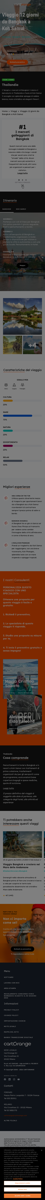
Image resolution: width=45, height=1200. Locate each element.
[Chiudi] (41, 1150)
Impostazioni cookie (22, 1183)
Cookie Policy (18, 1179)
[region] (22, 1173)
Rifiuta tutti (22, 1189)
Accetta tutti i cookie (22, 1196)
